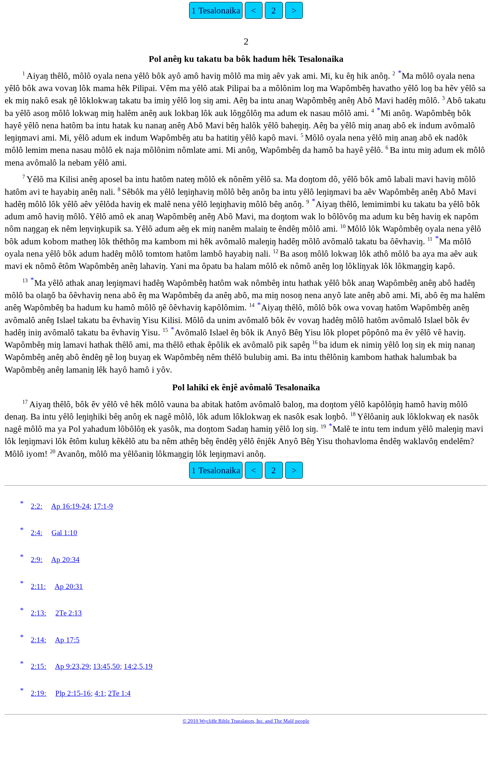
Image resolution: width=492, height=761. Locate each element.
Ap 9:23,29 (72, 666)
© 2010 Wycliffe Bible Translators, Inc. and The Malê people (246, 721)
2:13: (38, 613)
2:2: (36, 506)
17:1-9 (103, 506)
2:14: (38, 640)
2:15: (38, 666)
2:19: (38, 693)
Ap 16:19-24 (70, 506)
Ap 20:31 (69, 586)
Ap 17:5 (67, 640)
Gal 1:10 (64, 533)
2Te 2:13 (68, 613)
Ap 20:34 (65, 559)
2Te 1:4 (119, 693)
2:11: (38, 586)
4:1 (99, 693)
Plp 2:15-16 (73, 693)
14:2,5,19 (138, 666)
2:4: (36, 533)
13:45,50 (106, 666)
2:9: (36, 559)
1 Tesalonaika (215, 10)
